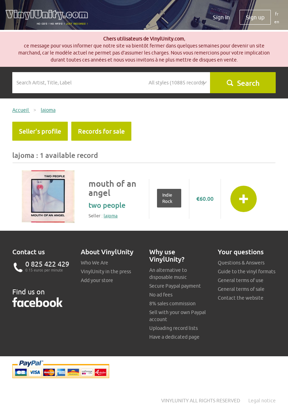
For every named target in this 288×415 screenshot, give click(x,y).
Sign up (255, 17)
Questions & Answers (241, 263)
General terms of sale (241, 289)
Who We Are (94, 263)
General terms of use (240, 280)
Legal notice (262, 400)
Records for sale (101, 131)
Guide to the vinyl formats (246, 271)
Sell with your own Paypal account (177, 315)
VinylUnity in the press (106, 271)
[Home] (49, 20)
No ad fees (160, 295)
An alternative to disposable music (168, 273)
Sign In (221, 17)
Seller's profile (40, 131)
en (276, 21)
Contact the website (240, 298)
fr (277, 14)
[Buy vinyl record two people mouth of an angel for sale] (48, 196)
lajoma (111, 215)
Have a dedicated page (174, 337)
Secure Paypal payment (175, 286)
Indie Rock (167, 198)
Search (248, 83)
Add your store (97, 280)
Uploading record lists (173, 328)
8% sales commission (172, 303)
